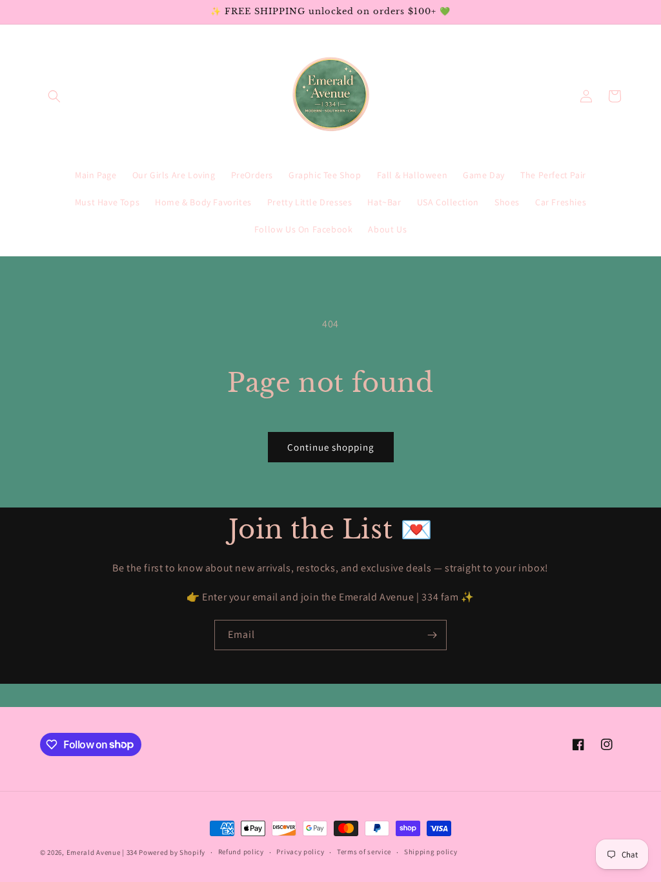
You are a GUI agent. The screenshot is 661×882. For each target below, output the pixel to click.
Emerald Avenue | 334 (101, 852)
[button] (54, 96)
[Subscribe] (432, 635)
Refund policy (241, 851)
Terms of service (364, 851)
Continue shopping (330, 447)
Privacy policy (300, 851)
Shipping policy (431, 851)
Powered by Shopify (172, 852)
